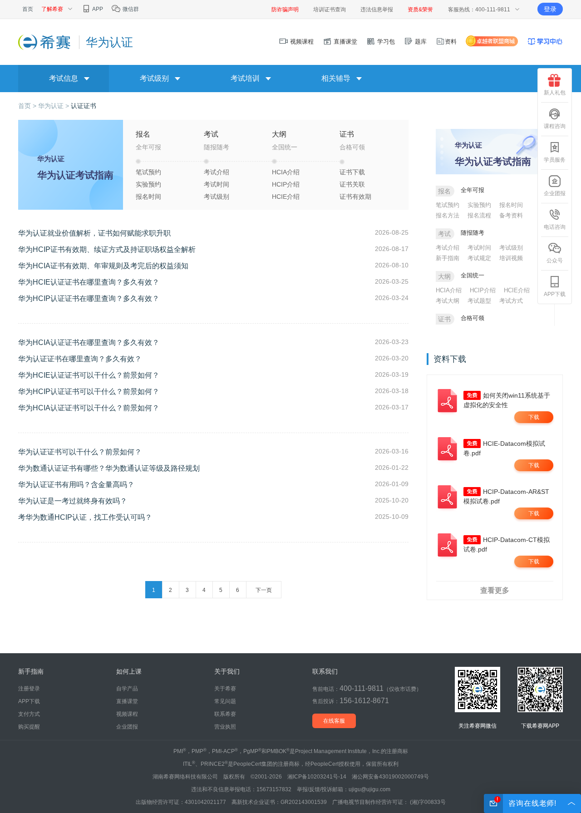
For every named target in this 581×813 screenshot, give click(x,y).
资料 (451, 41)
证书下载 (352, 172)
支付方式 (29, 714)
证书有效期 (355, 196)
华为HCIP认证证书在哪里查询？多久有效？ (88, 298)
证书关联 (352, 184)
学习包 (385, 41)
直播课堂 (344, 41)
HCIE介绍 (286, 196)
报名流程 (479, 215)
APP (97, 9)
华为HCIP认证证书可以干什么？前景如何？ (88, 391)
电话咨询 (555, 227)
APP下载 (555, 294)
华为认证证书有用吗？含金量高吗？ (76, 484)
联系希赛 (225, 714)
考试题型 (479, 300)
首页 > (28, 105)
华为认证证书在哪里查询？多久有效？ (80, 359)
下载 (533, 417)
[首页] (45, 41)
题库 (420, 41)
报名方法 (447, 215)
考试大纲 (447, 300)
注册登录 (29, 688)
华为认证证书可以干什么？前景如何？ (80, 452)
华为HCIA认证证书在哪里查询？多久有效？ (88, 342)
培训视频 (511, 258)
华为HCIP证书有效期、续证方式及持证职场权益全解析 (107, 249)
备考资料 (511, 215)
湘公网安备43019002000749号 (390, 777)
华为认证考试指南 (75, 175)
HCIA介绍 (286, 172)
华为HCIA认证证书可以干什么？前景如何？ (88, 408)
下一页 (264, 590)
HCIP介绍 (286, 184)
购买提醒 (29, 727)
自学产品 (127, 688)
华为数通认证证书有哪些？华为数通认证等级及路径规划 (109, 468)
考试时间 (216, 184)
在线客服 (334, 721)
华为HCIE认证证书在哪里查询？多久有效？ (88, 282)
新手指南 (447, 258)
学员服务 (555, 160)
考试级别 (216, 196)
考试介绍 (216, 172)
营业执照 (225, 727)
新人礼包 (555, 92)
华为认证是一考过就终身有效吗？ (72, 501)
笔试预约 (148, 172)
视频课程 (301, 41)
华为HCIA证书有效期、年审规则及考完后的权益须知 (103, 266)
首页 (27, 9)
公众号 (555, 260)
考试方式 (511, 300)
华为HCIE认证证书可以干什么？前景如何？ (88, 375)
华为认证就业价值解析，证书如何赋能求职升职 (94, 233)
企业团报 (555, 193)
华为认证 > (54, 105)
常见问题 (225, 701)
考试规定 (479, 258)
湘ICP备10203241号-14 (316, 777)
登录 (550, 9)
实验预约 (148, 184)
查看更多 (494, 590)
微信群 (130, 9)
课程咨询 (555, 126)
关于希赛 (225, 688)
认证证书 (83, 105)
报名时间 (148, 196)
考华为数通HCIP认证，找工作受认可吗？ (85, 517)
